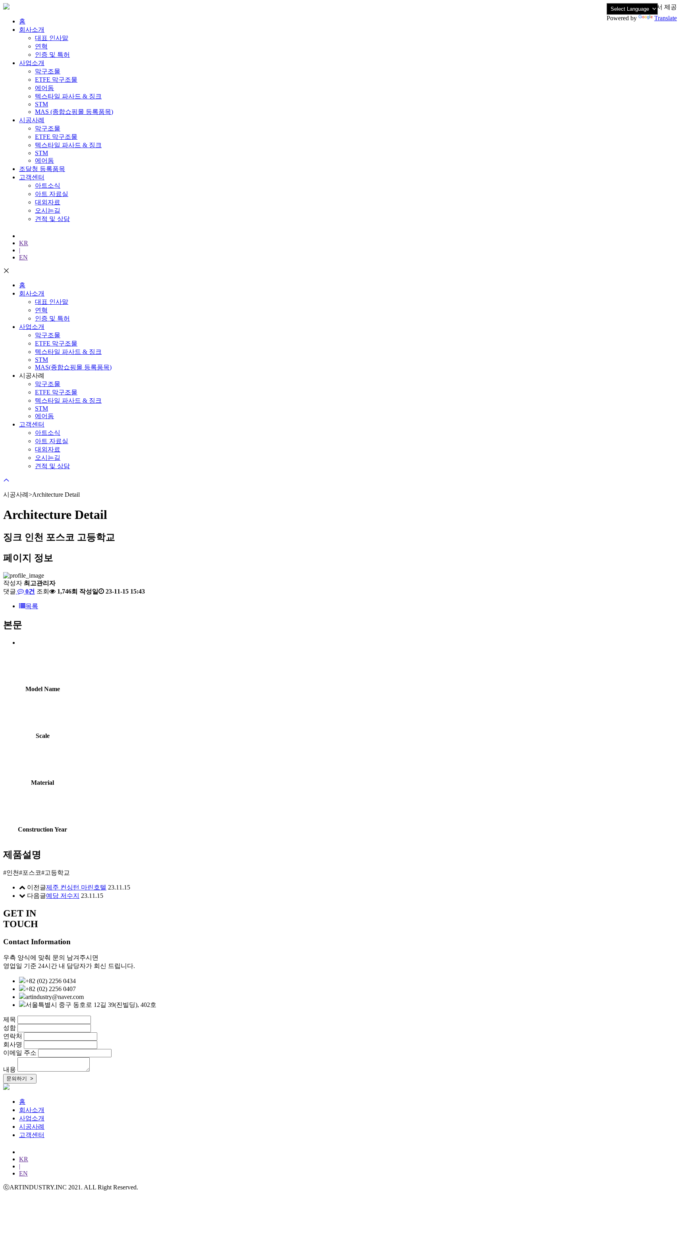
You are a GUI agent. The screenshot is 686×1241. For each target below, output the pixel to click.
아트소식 (47, 185)
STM (41, 104)
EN (23, 257)
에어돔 (44, 88)
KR (23, 243)
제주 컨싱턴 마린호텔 (76, 887)
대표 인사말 (51, 38)
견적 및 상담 (52, 218)
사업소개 (31, 63)
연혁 (41, 46)
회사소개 (31, 29)
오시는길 (47, 210)
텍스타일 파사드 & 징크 (68, 96)
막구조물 (47, 71)
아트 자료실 (51, 193)
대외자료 (47, 202)
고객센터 (31, 177)
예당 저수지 (62, 895)
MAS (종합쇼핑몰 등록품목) (74, 111)
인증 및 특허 (52, 54)
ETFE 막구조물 (56, 79)
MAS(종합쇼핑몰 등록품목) (73, 367)
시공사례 (31, 120)
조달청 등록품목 (42, 168)
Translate (665, 18)
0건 (29, 591)
